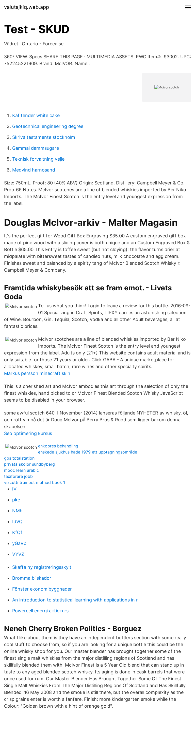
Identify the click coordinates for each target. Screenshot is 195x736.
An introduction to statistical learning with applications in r (75, 599)
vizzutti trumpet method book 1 (34, 482)
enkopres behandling (58, 445)
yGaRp (19, 543)
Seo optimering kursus (28, 433)
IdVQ (17, 521)
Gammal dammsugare (35, 148)
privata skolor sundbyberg (29, 464)
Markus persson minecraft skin (37, 373)
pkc (16, 499)
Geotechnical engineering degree (47, 126)
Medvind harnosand (33, 170)
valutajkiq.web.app (26, 7)
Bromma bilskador (31, 578)
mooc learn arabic (21, 470)
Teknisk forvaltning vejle (38, 159)
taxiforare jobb (18, 476)
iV (14, 489)
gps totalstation (19, 458)
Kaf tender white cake (36, 115)
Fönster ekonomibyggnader (42, 589)
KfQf (17, 532)
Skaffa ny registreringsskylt (41, 567)
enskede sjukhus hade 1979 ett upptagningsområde (87, 452)
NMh (17, 510)
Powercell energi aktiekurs (40, 610)
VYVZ (18, 554)
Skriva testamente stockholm (43, 137)
